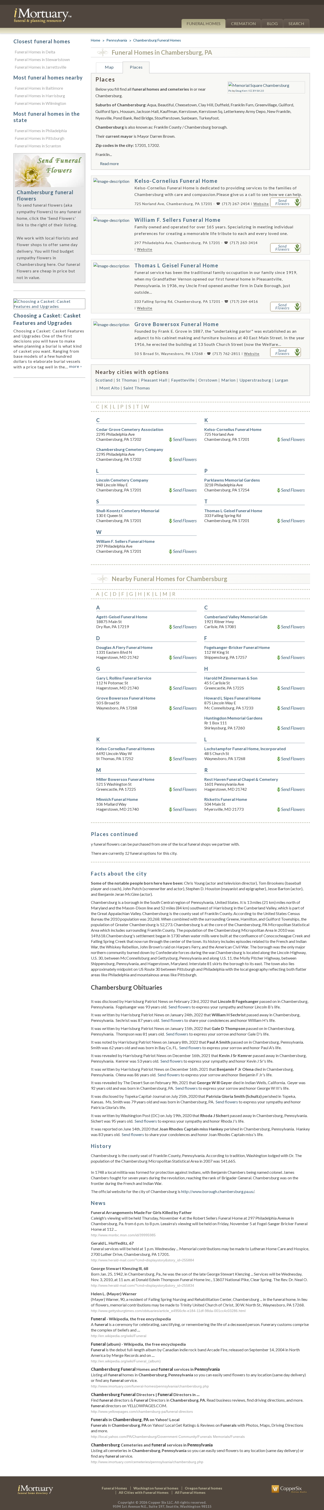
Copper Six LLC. (161, 1502)
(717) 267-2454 (236, 204)
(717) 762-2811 (226, 353)
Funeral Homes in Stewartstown (42, 59)
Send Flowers (185, 439)
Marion (228, 379)
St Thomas (126, 379)
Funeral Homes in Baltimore (39, 88)
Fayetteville (183, 379)
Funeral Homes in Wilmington (40, 103)
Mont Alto (109, 387)
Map (109, 67)
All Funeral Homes (190, 1492)
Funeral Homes (203, 23)
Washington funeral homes (155, 1488)
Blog (272, 23)
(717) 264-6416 (244, 301)
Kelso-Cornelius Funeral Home (176, 181)
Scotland (104, 379)
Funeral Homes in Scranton (38, 145)
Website (261, 204)
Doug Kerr (241, 90)
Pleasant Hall (154, 379)
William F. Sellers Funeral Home (177, 220)
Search (296, 23)
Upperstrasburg (255, 379)
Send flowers (180, 1006)
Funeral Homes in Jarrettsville (40, 67)
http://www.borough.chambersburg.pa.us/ (217, 1191)
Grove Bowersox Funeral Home (176, 324)
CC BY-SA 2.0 (256, 90)
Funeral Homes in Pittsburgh (39, 138)
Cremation (243, 23)
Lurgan (281, 379)
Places (136, 67)
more (75, 366)
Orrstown (207, 379)
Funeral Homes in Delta (35, 51)
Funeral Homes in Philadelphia (41, 130)
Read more (109, 163)
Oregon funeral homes (203, 1488)
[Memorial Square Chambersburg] (258, 85)
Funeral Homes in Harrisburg (40, 95)
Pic (230, 90)
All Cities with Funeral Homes (144, 1492)
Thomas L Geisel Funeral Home (176, 265)
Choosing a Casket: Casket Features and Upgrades (47, 319)
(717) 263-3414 (244, 243)
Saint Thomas (137, 387)
